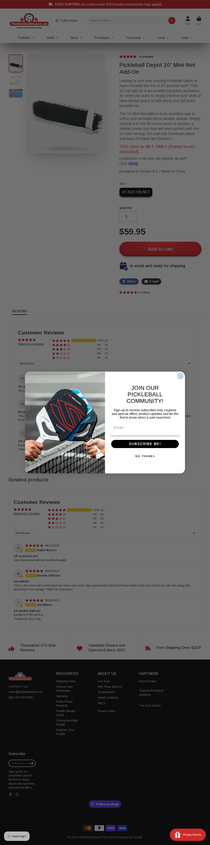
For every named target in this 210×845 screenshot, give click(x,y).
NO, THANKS (145, 456)
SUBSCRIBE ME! (145, 444)
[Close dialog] (180, 376)
